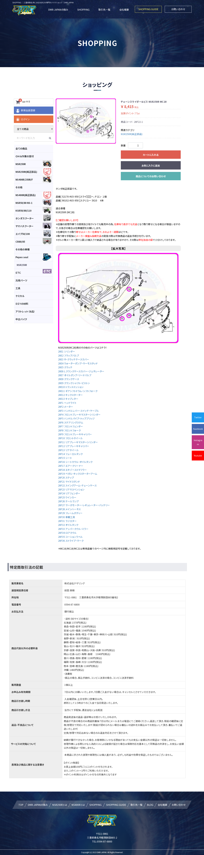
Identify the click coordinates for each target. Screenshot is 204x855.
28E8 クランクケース (68, 379)
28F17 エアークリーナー (70, 465)
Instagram (198, 442)
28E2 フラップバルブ (68, 355)
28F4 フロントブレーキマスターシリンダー (79, 414)
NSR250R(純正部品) (131, 134)
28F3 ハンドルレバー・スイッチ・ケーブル (78, 410)
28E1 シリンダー (67, 351)
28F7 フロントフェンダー (70, 426)
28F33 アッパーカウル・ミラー (73, 529)
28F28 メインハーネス (69, 509)
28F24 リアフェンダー (69, 493)
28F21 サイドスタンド (69, 481)
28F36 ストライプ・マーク (70, 540)
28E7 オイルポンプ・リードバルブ (74, 375)
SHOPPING (83, 9)
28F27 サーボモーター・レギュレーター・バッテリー (84, 505)
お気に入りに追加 (151, 165)
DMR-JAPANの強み (58, 9)
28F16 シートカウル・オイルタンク (75, 462)
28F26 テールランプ (68, 501)
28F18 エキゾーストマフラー (72, 470)
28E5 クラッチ (65, 367)
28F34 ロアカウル (67, 532)
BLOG (150, 805)
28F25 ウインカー (67, 497)
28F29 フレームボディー (70, 513)
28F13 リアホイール (68, 450)
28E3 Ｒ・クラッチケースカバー (73, 359)
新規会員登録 (28, 110)
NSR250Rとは (59, 805)
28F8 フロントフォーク (69, 430)
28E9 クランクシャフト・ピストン (74, 383)
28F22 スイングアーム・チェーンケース (77, 485)
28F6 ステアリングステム (70, 422)
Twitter (198, 417)
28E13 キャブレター (68, 398)
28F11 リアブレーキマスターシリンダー (78, 442)
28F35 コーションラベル (70, 537)
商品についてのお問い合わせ (151, 176)
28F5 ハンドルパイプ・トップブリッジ (76, 418)
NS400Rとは (78, 805)
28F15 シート (65, 458)
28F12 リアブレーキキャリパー (73, 446)
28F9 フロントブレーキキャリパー (75, 434)
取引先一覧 (104, 9)
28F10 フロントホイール (70, 438)
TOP (20, 805)
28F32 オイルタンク (68, 525)
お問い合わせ (178, 9)
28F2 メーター (65, 406)
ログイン (25, 119)
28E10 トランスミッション (70, 387)
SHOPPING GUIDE (148, 9)
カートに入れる (151, 155)
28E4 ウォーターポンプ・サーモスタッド (78, 363)
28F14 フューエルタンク (70, 454)
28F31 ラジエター (67, 521)
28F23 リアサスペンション (71, 489)
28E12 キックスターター (70, 395)
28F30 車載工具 (66, 517)
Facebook (198, 428)
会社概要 (124, 9)
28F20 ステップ (66, 477)
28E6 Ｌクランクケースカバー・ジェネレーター (81, 371)
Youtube (198, 455)
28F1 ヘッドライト (67, 403)
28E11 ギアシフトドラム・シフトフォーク (77, 391)
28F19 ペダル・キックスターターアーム (77, 473)
